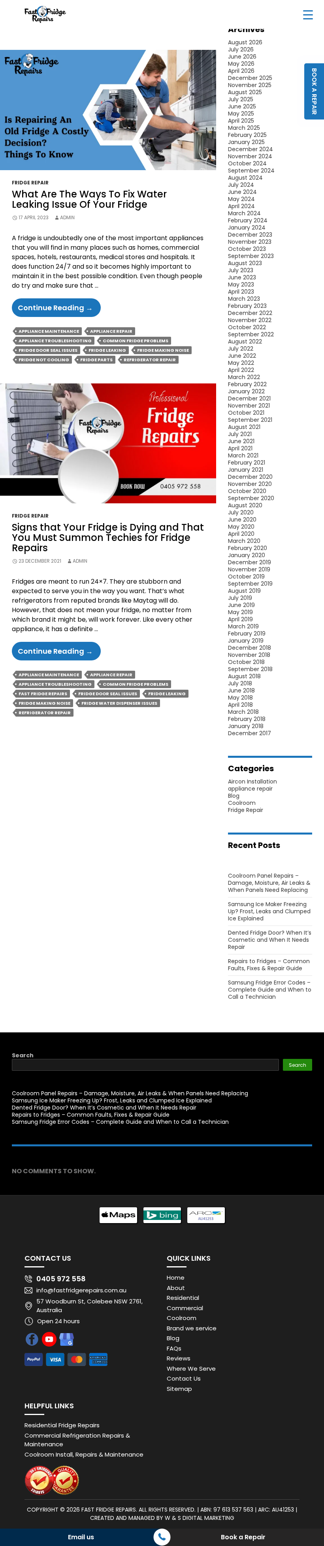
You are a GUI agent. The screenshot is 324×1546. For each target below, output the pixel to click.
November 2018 (249, 655)
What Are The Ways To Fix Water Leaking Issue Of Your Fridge (89, 199)
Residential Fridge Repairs (62, 1425)
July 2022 (240, 349)
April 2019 (240, 619)
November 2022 (249, 320)
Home (176, 1277)
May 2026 (241, 64)
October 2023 (247, 249)
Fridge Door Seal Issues (48, 350)
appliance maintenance (49, 331)
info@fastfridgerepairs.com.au (81, 1290)
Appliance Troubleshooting (55, 341)
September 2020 (251, 498)
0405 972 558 (61, 1279)
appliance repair (250, 789)
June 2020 (242, 520)
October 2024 (247, 163)
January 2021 (245, 470)
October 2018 (246, 662)
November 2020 (250, 484)
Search (23, 1055)
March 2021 (243, 455)
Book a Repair (243, 1537)
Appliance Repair (111, 331)
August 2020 (245, 505)
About (176, 1288)
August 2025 (245, 92)
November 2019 (249, 569)
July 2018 (240, 683)
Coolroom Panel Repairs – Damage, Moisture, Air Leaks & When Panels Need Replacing (269, 883)
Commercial (185, 1308)
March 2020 (244, 541)
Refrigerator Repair (150, 360)
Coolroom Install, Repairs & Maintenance (83, 1454)
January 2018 (246, 726)
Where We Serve (191, 1368)
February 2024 (247, 220)
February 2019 (247, 633)
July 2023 (240, 270)
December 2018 (249, 648)
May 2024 (241, 199)
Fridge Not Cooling (44, 360)
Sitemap (179, 1389)
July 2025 (240, 99)
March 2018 (243, 712)
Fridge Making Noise (163, 350)
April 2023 (241, 292)
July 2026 (241, 49)
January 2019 (246, 641)
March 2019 (243, 626)
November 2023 (249, 242)
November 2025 (249, 85)
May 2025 (241, 114)
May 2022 (241, 363)
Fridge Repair (30, 182)
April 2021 (240, 448)
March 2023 (244, 299)
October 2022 (247, 327)
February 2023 (247, 306)
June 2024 (242, 192)
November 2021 (249, 406)
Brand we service (192, 1328)
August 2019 (244, 591)
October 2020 (247, 491)
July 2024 (241, 185)
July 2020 (241, 512)
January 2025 (246, 142)
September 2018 (250, 669)
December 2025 (250, 78)
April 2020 (241, 534)
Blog (233, 796)
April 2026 (241, 71)
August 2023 (245, 263)
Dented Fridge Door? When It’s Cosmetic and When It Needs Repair (269, 940)
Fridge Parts (96, 360)
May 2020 (241, 527)
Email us (81, 1537)
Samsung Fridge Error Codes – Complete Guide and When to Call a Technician (269, 990)
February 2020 (247, 548)
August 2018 (244, 676)
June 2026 (242, 57)
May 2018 (240, 698)
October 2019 (246, 576)
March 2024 (244, 213)
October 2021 (246, 413)
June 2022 (242, 356)
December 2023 (250, 235)
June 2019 (241, 605)
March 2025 (244, 128)
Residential (183, 1298)
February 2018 (247, 719)
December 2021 (249, 398)
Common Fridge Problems (135, 341)
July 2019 (240, 598)
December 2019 (249, 562)
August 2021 (244, 427)
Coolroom (242, 803)
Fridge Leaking (107, 350)
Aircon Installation (252, 781)
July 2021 (240, 434)
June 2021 (241, 441)
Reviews (178, 1358)
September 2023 (251, 256)
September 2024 (251, 171)
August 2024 (245, 178)
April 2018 (240, 705)
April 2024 (241, 206)
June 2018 (241, 690)
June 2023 (242, 277)
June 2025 (242, 106)
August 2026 (245, 42)
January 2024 (247, 227)
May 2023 (241, 284)
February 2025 (247, 135)
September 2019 (250, 584)
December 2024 (250, 149)
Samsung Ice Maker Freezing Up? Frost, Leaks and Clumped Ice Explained (269, 911)
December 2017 (249, 733)
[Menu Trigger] (308, 14)
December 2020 (250, 477)
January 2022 (246, 391)
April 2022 (241, 370)
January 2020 (246, 555)
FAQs (174, 1348)
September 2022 (251, 334)
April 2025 (241, 121)
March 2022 (244, 377)
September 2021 (250, 420)
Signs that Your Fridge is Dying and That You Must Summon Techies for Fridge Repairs (108, 537)
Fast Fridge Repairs (43, 693)
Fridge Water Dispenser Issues (119, 703)
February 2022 (247, 384)
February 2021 (246, 463)
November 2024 (250, 156)
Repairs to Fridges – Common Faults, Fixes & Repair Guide (269, 964)
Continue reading (59, 309)
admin (67, 217)
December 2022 (250, 313)
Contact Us (184, 1378)
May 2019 (240, 612)
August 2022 (245, 341)
